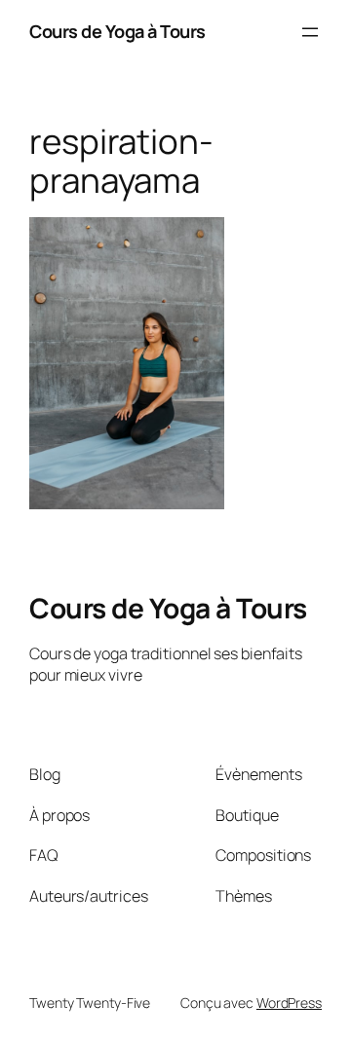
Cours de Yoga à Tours (117, 31)
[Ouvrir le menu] (310, 32)
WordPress (289, 1002)
